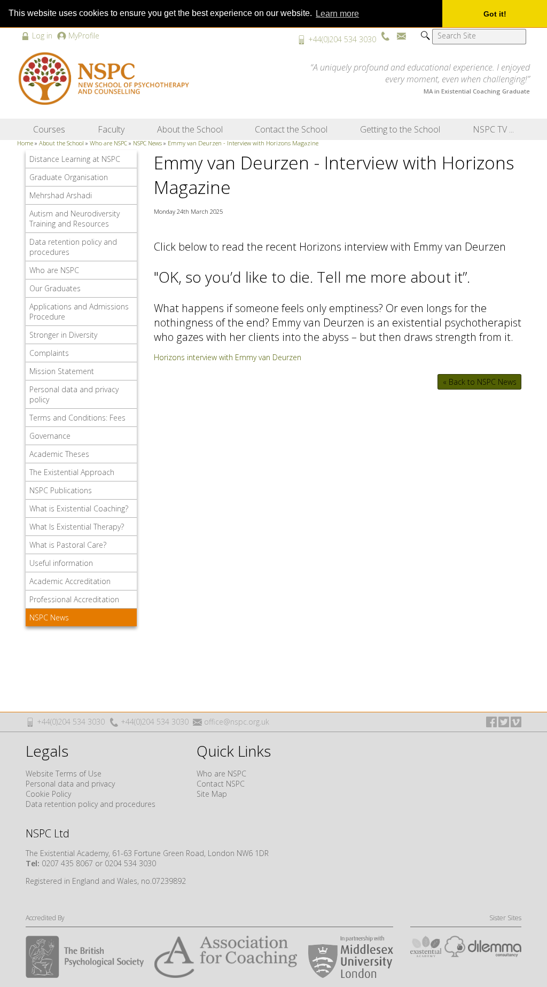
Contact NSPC (221, 784)
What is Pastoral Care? (67, 545)
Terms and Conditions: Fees (77, 418)
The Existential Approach (71, 472)
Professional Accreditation (74, 599)
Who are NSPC (108, 143)
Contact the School (291, 129)
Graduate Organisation (68, 177)
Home (25, 143)
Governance (50, 436)
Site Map (212, 794)
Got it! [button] (494, 14)
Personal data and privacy (70, 784)
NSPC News (147, 143)
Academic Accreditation (70, 581)
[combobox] (479, 36)
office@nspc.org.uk (236, 722)
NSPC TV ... (493, 129)
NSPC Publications (60, 490)
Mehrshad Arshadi (60, 195)
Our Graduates (55, 288)
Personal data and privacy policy (74, 394)
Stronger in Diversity (63, 335)
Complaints (49, 353)
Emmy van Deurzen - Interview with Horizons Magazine (243, 143)
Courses (49, 129)
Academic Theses (59, 454)
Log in (42, 35)
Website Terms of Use (63, 773)
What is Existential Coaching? (78, 508)
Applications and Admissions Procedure (79, 311)
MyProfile (83, 35)
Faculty (111, 129)
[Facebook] (491, 722)
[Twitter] (503, 722)
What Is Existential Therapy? (76, 527)
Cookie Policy (48, 794)
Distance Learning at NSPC (74, 159)
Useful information (61, 563)
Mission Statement (61, 371)
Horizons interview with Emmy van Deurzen (227, 357)
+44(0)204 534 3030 (342, 39)
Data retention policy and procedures (73, 247)
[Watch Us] (516, 722)
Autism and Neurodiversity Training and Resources (74, 218)
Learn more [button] (337, 13)
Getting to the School (400, 129)
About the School (190, 129)
